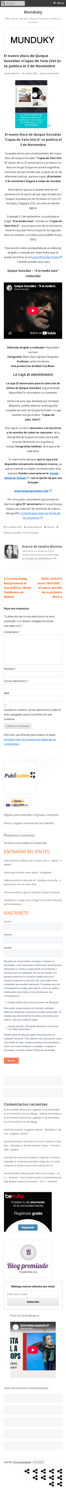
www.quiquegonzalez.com (33, 491)
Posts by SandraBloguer (24, 1315)
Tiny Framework (22, 1462)
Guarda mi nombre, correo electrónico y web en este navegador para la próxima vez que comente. (32, 714)
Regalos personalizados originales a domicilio (31, 815)
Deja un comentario (49, 73)
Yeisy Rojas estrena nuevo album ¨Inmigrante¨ (28, 872)
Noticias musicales (13, 532)
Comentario (12, 632)
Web (6, 693)
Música (50, 527)
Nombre (10, 669)
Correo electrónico (16, 681)
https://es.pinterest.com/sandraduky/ (26, 1388)
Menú (60, 3)
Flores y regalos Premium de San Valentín (29, 823)
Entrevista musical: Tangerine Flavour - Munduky (29, 1129)
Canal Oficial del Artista (46, 257)
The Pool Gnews (31, 532)
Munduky (33, 12)
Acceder (39, 1462)
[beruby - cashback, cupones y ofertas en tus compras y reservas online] (28, 1211)
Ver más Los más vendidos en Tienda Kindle (25, 842)
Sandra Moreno (11, 73)
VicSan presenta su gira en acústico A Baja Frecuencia (32, 892)
